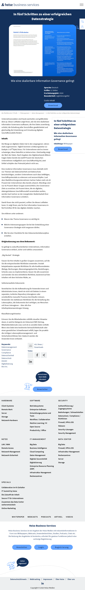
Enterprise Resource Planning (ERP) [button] (42, 467)
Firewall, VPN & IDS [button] (66, 422)
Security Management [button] (67, 433)
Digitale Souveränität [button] (38, 459)
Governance (6, 350)
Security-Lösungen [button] (65, 429)
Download (53, 105)
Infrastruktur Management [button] (40, 472)
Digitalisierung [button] (36, 462)
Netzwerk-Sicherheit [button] (10, 455)
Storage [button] (5, 416)
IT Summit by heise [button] (9, 491)
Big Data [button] (33, 444)
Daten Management (38, 113)
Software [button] (35, 400)
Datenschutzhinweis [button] (18, 579)
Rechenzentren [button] (36, 476)
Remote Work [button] (7, 409)
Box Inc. (5, 366)
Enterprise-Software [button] (38, 409)
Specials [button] (6, 482)
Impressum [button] (47, 579)
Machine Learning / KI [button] (38, 423)
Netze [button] (5, 439)
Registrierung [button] (61, 547)
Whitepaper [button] (18, 517)
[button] (82, 21)
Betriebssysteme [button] (36, 406)
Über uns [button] (71, 579)
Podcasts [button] (46, 517)
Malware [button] (61, 426)
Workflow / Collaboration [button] (40, 419)
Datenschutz (6, 358)
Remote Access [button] (8, 448)
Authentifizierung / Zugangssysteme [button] (65, 407)
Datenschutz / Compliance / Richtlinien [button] (69, 417)
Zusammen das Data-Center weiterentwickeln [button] (13, 503)
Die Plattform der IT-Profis (9, 113)
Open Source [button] (35, 426)
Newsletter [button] (21, 547)
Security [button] (63, 400)
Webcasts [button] (33, 517)
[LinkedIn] (42, 583)
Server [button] (4, 413)
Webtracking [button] (35, 579)
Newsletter (42, 389)
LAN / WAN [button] (6, 444)
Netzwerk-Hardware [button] (10, 420)
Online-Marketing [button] (9, 508)
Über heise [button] (60, 579)
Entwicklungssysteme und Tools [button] (40, 414)
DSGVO (4, 361)
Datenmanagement (9, 347)
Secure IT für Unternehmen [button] (12, 498)
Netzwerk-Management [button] (11, 451)
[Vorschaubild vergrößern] (42, 50)
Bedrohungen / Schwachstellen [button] (70, 412)
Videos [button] (69, 517)
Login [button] (41, 547)
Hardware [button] (7, 400)
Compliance (6, 352)
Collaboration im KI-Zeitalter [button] (13, 487)
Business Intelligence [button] (38, 448)
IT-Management (24, 113)
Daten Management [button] (37, 455)
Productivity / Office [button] (38, 430)
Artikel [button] (58, 517)
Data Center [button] (64, 439)
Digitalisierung (7, 364)
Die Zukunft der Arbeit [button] (10, 494)
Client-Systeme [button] (8, 406)
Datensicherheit (8, 355)
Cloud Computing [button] (37, 451)
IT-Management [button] (38, 439)
